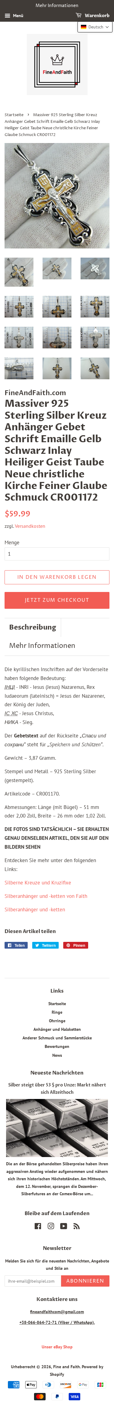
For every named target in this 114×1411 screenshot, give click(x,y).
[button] (95, 27)
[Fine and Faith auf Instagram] (50, 1227)
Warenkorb (96, 16)
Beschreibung (32, 627)
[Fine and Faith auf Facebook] (37, 1227)
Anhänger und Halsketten (57, 1029)
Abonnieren (85, 1281)
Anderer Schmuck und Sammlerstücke (57, 1038)
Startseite (14, 115)
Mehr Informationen (42, 646)
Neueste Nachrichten (57, 1073)
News (57, 1055)
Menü (17, 15)
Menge (12, 542)
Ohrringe (57, 1020)
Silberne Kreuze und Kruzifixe (38, 882)
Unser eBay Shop (57, 1347)
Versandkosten (30, 526)
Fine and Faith (66, 1366)
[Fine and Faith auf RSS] (76, 1227)
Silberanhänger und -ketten (35, 909)
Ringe (57, 1012)
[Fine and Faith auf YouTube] (63, 1227)
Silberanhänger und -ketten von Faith (46, 896)
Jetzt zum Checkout (57, 600)
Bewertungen (57, 1046)
